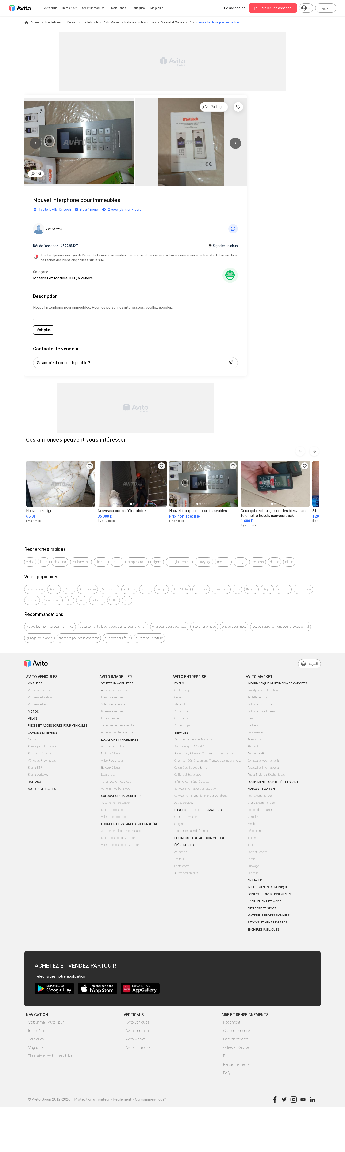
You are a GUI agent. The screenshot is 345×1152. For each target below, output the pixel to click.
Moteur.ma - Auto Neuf (46, 1022)
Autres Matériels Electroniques (266, 774)
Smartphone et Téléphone (263, 690)
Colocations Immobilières (121, 796)
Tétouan (97, 600)
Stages (178, 824)
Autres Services (183, 802)
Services (181, 732)
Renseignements (236, 1064)
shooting (60, 562)
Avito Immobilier (139, 1030)
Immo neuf (69, 8)
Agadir (54, 589)
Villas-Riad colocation (114, 816)
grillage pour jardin (39, 638)
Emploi (179, 683)
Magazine (156, 8)
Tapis (251, 845)
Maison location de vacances (118, 838)
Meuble (252, 824)
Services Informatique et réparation (195, 788)
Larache (32, 600)
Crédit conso (117, 8)
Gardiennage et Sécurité (189, 746)
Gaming (253, 718)
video (30, 562)
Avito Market (111, 22)
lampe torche (136, 562)
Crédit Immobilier (93, 8)
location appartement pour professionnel (280, 626)
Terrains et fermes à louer (116, 781)
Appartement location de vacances (122, 831)
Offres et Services (236, 1047)
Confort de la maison (260, 809)
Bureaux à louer (110, 767)
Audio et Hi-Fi (256, 753)
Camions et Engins (42, 732)
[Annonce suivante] (314, 451)
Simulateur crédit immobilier (50, 1056)
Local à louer (108, 774)
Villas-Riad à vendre (113, 704)
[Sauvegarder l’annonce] (238, 107)
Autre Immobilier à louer (116, 788)
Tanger (161, 589)
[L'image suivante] (235, 143)
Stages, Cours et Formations (198, 810)
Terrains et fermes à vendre (117, 725)
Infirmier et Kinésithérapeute (191, 781)
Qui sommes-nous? (150, 1099)
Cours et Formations (186, 816)
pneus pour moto (234, 626)
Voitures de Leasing (40, 704)
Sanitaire (253, 873)
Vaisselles (253, 816)
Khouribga (303, 589)
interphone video (204, 626)
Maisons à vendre (112, 697)
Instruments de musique (268, 887)
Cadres (178, 697)
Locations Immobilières (119, 739)
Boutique (230, 1056)
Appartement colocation (115, 802)
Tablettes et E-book (259, 697)
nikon (289, 562)
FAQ (226, 1073)
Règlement (231, 1022)
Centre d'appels (183, 690)
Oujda (267, 589)
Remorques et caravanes (43, 746)
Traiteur (179, 859)
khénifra (284, 589)
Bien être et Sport (262, 908)
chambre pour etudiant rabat (79, 638)
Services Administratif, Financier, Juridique (200, 795)
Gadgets (253, 725)
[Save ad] (89, 465)
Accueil (35, 22)
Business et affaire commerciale (200, 838)
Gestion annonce (236, 1030)
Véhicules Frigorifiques (42, 760)
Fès (237, 589)
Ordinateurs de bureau (261, 711)
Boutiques (138, 8)
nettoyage (204, 562)
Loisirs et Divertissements (269, 894)
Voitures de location (40, 697)
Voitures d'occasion (39, 690)
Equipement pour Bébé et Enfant (273, 782)
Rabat (69, 589)
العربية (325, 8)
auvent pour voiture (149, 638)
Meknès (129, 589)
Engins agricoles (38, 774)
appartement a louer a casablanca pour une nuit (113, 626)
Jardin (252, 859)
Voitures (35, 683)
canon (117, 562)
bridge (240, 562)
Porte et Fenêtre (257, 852)
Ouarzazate (52, 600)
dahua (274, 562)
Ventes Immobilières (117, 683)
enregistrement (179, 562)
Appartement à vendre (115, 690)
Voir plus (44, 330)
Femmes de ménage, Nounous (193, 739)
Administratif (182, 711)
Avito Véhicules (138, 1022)
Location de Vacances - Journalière (129, 824)
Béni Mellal (180, 589)
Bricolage (253, 866)
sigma (157, 562)
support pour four (117, 638)
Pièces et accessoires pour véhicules (58, 725)
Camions (33, 739)
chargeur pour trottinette (169, 626)
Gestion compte (235, 1039)
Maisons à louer (110, 753)
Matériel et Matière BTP (176, 22)
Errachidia (221, 589)
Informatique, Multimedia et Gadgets (277, 683)
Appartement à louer (113, 746)
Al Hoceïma (87, 589)
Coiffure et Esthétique (187, 774)
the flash (257, 562)
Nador (145, 589)
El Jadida (201, 589)
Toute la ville (90, 22)
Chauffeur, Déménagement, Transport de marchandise (207, 760)
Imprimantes (255, 732)
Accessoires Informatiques (263, 767)
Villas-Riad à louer (112, 760)
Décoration (254, 831)
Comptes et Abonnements (263, 760)
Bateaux (34, 782)
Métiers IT (180, 704)
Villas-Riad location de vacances (120, 845)
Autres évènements (186, 873)
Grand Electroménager (262, 802)
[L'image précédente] (35, 143)
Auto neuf (50, 8)
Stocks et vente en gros (268, 922)
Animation (180, 852)
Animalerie (256, 880)
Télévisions (254, 739)
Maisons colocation (112, 809)
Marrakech (109, 589)
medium (223, 562)
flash (43, 562)
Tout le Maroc (53, 22)
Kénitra (251, 589)
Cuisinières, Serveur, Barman (191, 767)
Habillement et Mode (264, 901)
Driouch (72, 22)
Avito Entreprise (138, 1047)
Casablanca (34, 589)
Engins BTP (35, 767)
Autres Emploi (183, 725)
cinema (101, 562)
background (81, 562)
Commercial (181, 718)
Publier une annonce (276, 8)
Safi (69, 600)
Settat (113, 600)
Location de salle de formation (192, 831)
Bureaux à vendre (112, 711)
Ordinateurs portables (261, 704)
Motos (33, 711)
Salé (127, 600)
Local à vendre (110, 718)
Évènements (184, 845)
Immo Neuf (37, 1030)
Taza (81, 600)
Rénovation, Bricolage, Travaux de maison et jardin (205, 753)
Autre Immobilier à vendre (117, 732)
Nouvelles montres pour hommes (50, 626)
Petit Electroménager (260, 795)
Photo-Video (255, 746)
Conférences (181, 866)
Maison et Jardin (261, 789)
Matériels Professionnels (140, 22)
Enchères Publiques (263, 929)
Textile (252, 838)
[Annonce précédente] (300, 451)
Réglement (122, 1099)
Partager (217, 107)
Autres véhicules (42, 789)
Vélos (32, 718)
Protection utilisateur (92, 1099)
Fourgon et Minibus (40, 753)
